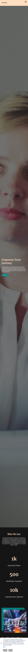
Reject (10, 650)
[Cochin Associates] (7, 4)
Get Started (4, 275)
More (4, 646)
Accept (5, 650)
